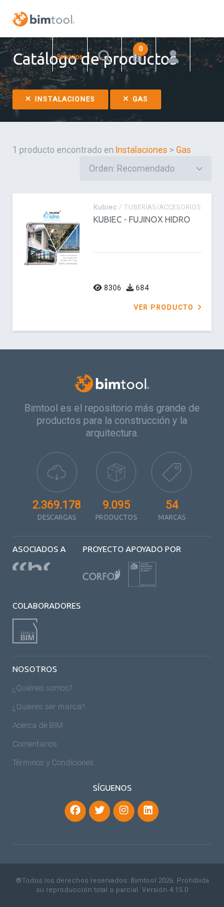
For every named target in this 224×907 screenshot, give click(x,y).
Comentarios (34, 743)
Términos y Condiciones (53, 762)
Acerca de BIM (37, 725)
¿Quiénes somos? (42, 688)
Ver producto (165, 307)
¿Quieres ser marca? (48, 706)
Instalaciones (63, 99)
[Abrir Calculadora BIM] (139, 54)
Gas (139, 99)
